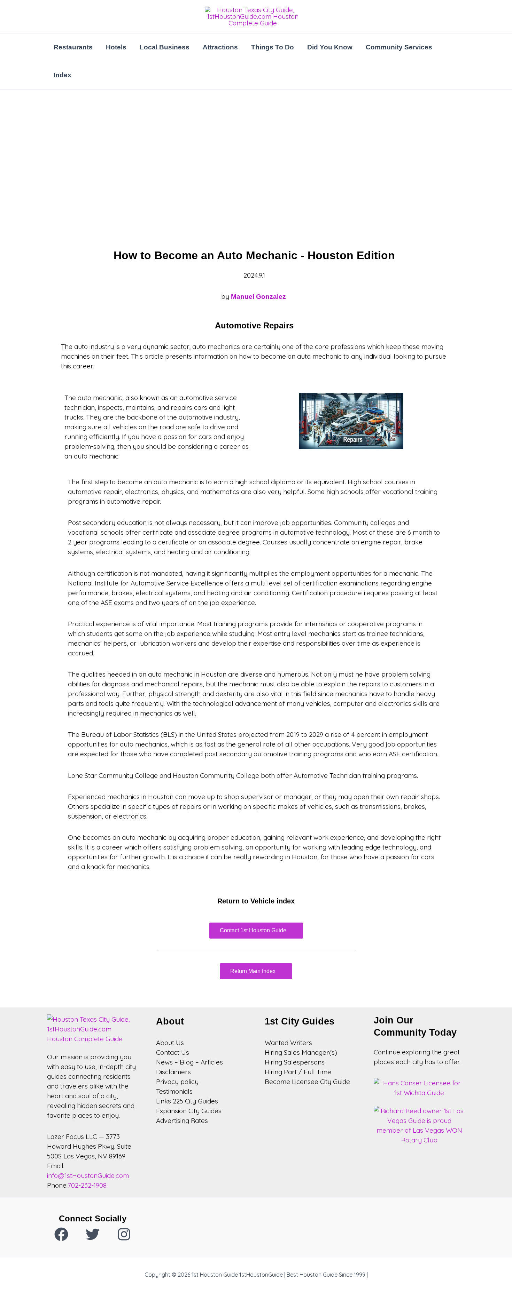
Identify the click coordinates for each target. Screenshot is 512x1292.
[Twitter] (93, 1234)
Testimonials (174, 1091)
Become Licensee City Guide (307, 1081)
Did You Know (329, 47)
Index (62, 75)
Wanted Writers (288, 1042)
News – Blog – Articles (189, 1062)
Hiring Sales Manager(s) (301, 1052)
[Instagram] (124, 1234)
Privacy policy (177, 1081)
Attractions (220, 47)
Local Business (164, 47)
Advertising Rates (182, 1120)
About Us (170, 1042)
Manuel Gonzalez (259, 296)
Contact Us (172, 1052)
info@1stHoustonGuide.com (88, 1175)
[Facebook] (61, 1234)
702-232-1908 (87, 1185)
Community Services (399, 47)
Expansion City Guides (189, 1111)
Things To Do (272, 47)
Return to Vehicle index (256, 901)
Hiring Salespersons (295, 1062)
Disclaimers (173, 1072)
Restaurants (73, 47)
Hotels (116, 47)
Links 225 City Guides (187, 1101)
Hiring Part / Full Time (298, 1072)
